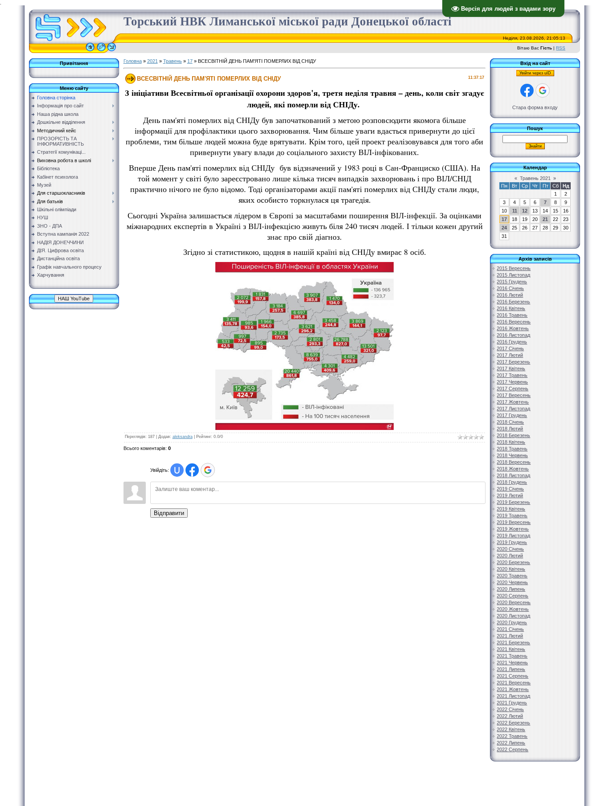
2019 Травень (512, 515)
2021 (152, 61)
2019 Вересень (514, 522)
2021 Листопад (513, 696)
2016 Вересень (514, 321)
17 (190, 61)
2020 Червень (512, 582)
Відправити (169, 513)
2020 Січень (510, 549)
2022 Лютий (510, 716)
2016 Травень (512, 315)
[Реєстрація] (101, 51)
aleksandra (183, 436)
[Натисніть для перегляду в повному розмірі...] (304, 428)
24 (504, 227)
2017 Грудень (512, 415)
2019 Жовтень (513, 529)
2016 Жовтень (513, 328)
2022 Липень (511, 742)
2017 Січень (510, 348)
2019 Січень (510, 488)
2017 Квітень (511, 368)
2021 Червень (512, 662)
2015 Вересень (514, 268)
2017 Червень (512, 382)
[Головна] (90, 51)
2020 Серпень (512, 595)
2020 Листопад (513, 615)
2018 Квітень (511, 442)
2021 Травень (512, 656)
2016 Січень (510, 288)
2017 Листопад (513, 408)
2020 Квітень (511, 569)
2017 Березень (513, 361)
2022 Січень (510, 709)
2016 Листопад (513, 335)
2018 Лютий (510, 428)
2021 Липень (511, 669)
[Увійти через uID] (177, 470)
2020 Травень (512, 575)
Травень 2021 (535, 178)
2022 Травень (512, 736)
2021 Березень (513, 642)
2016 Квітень (511, 308)
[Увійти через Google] (208, 470)
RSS (560, 47)
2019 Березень (513, 502)
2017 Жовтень (513, 402)
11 (514, 210)
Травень (172, 61)
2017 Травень (512, 375)
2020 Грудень (512, 622)
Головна (132, 61)
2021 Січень (510, 629)
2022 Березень (513, 722)
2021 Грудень (512, 702)
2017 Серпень (512, 388)
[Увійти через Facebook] (192, 470)
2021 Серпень (512, 676)
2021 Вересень (514, 682)
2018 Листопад (513, 475)
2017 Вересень (514, 395)
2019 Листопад (513, 535)
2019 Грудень (512, 542)
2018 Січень (510, 422)
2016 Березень (513, 301)
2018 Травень (512, 448)
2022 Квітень (511, 729)
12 (524, 210)
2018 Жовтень (513, 468)
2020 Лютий (510, 555)
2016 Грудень (512, 341)
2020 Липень (511, 589)
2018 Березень (513, 435)
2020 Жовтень (513, 609)
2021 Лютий (510, 635)
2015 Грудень (512, 281)
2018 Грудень (512, 482)
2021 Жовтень (513, 689)
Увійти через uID (535, 73)
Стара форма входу (535, 107)
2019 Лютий (510, 495)
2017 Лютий (510, 355)
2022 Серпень (512, 749)
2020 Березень (513, 562)
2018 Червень (512, 455)
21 (545, 219)
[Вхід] (111, 51)
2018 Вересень (514, 462)
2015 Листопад (513, 275)
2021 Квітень (511, 649)
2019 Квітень (511, 508)
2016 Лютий (510, 295)
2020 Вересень (514, 602)
